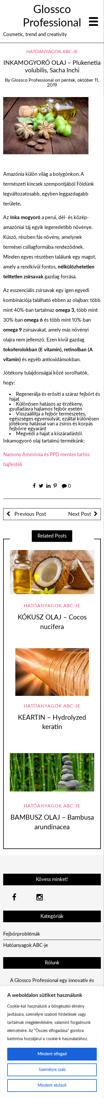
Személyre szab (52, 1070)
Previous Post (29, 514)
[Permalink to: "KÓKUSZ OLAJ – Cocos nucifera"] (52, 572)
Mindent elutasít (52, 1085)
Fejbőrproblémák (21, 934)
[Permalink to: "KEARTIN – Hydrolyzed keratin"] (52, 672)
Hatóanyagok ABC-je (52, 51)
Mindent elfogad (52, 1054)
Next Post (79, 514)
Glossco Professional (32, 80)
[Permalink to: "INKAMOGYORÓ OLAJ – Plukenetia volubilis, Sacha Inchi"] (52, 125)
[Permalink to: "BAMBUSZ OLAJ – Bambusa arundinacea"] (52, 772)
